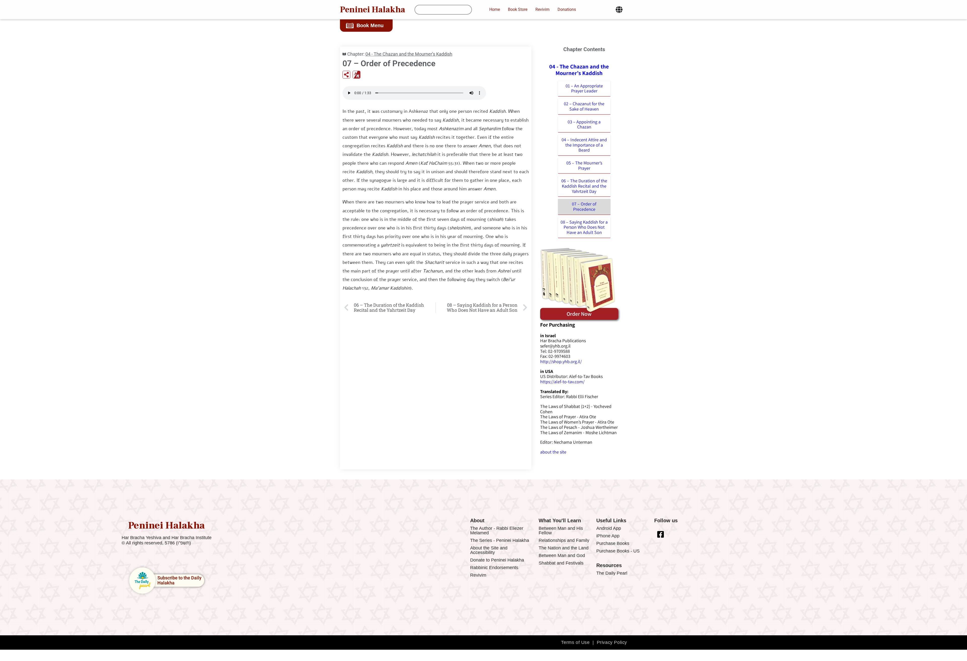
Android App (608, 528)
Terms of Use (575, 642)
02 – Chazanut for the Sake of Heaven (584, 106)
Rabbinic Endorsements (494, 567)
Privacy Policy (612, 642)
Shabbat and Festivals (561, 563)
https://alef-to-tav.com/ (562, 382)
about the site (553, 452)
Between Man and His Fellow (561, 530)
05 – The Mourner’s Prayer (584, 165)
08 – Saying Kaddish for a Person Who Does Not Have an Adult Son (584, 227)
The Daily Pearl (611, 573)
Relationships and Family (564, 540)
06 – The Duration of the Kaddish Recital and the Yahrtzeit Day (584, 186)
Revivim (478, 575)
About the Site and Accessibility (488, 550)
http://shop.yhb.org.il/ (561, 361)
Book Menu (370, 25)
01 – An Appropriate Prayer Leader (584, 88)
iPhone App (607, 535)
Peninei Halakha (372, 9)
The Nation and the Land (564, 547)
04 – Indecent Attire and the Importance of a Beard (584, 145)
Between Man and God (562, 555)
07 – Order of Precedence (584, 206)
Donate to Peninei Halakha (497, 560)
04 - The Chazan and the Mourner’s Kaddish (408, 54)
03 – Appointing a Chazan (584, 124)
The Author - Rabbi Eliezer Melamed (496, 530)
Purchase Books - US (618, 550)
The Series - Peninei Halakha (499, 540)
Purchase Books (612, 543)
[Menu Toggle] (619, 9)
